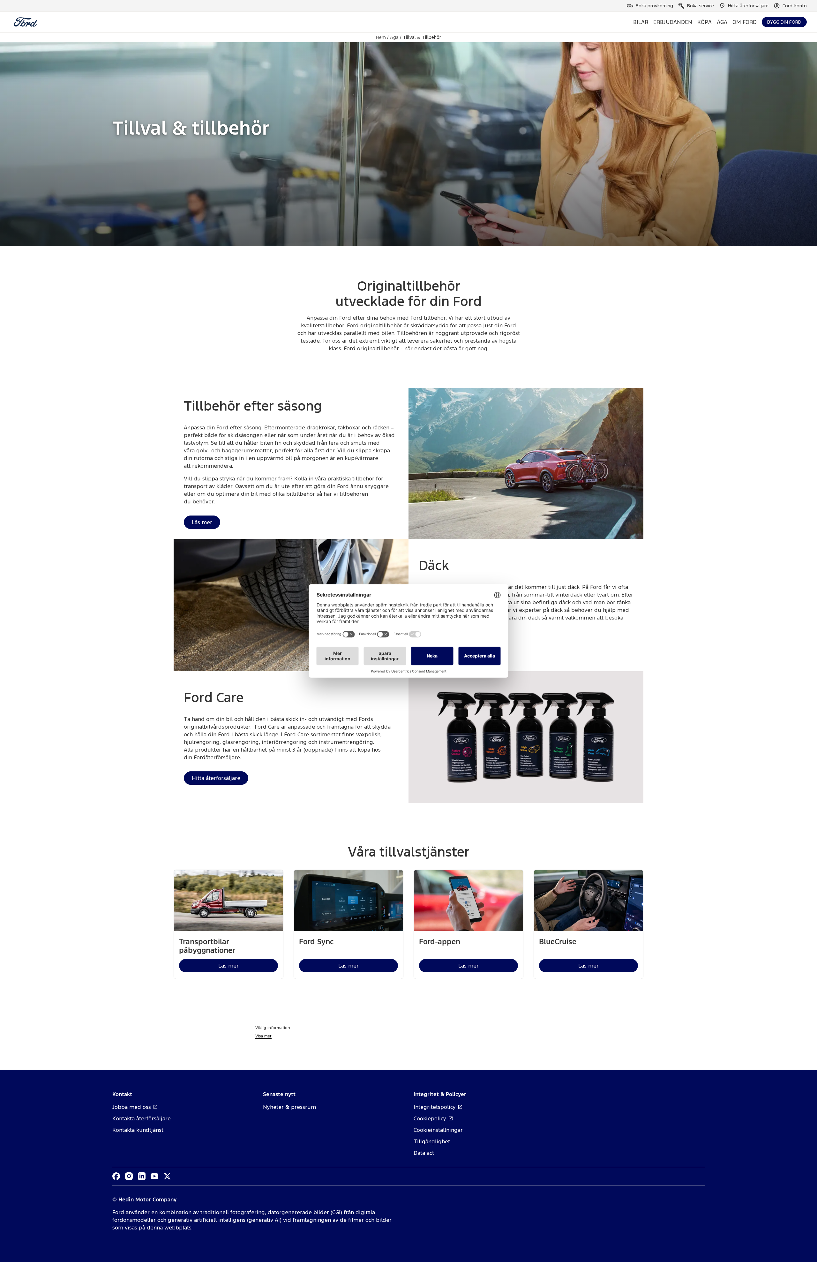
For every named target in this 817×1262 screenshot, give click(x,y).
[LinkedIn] (142, 1176)
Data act (424, 1152)
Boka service (700, 6)
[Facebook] (116, 1176)
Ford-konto (795, 6)
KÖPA (704, 22)
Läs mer (202, 522)
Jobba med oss (131, 1106)
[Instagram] (129, 1176)
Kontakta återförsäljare (141, 1118)
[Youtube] (154, 1176)
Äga (394, 37)
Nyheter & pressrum (289, 1106)
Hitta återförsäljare (748, 6)
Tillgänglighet (432, 1141)
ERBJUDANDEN (672, 22)
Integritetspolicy (435, 1106)
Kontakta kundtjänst (137, 1129)
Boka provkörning (654, 6)
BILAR (640, 22)
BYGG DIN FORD (784, 22)
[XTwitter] (167, 1176)
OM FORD (744, 22)
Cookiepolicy (430, 1118)
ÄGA (722, 22)
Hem (381, 37)
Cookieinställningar (438, 1129)
